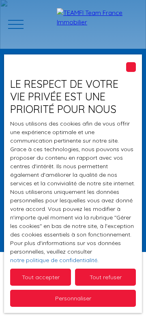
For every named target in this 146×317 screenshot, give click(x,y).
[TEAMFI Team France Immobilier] (97, 24)
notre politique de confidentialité (53, 260)
